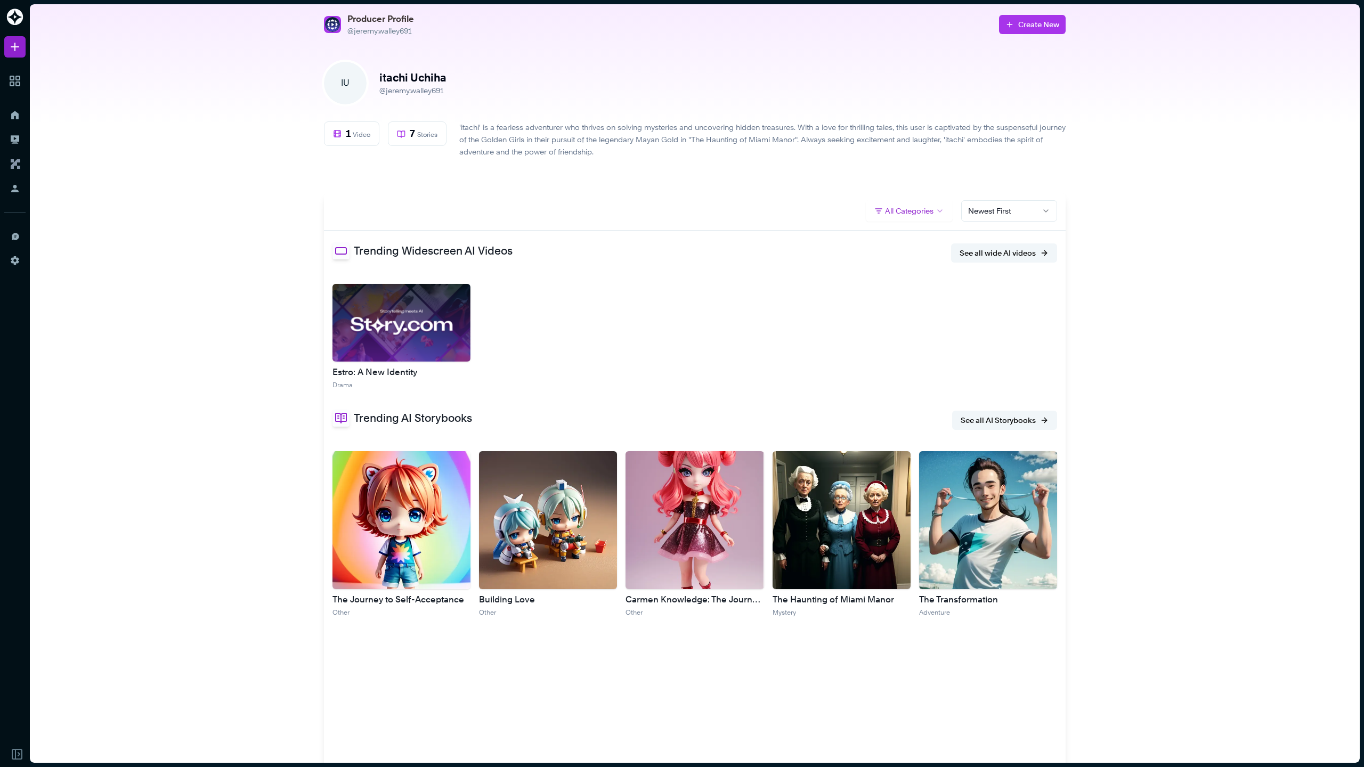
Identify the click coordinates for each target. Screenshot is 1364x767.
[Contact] (15, 236)
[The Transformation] (988, 520)
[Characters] (15, 164)
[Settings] (15, 260)
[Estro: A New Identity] (401, 323)
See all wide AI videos (998, 252)
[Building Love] (548, 520)
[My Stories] (15, 139)
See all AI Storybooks (998, 420)
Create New (1038, 24)
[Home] (15, 115)
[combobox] (1009, 211)
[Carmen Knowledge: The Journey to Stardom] (695, 520)
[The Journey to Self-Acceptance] (401, 520)
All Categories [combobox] (909, 210)
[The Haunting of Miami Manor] (842, 520)
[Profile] (15, 188)
